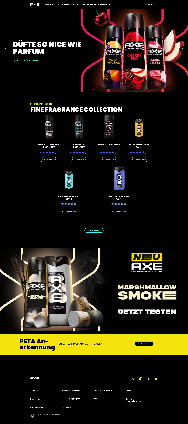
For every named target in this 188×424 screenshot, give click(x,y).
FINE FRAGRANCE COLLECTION (96, 4)
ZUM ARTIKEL (146, 344)
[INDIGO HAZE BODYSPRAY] (79, 126)
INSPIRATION (68, 4)
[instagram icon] (140, 379)
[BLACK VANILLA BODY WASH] (139, 126)
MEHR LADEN (94, 230)
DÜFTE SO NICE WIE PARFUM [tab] (94, 89)
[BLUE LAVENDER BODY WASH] (119, 178)
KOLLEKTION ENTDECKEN (29, 61)
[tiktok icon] (133, 379)
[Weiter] (182, 49)
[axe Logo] (34, 378)
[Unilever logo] (32, 416)
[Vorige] (5, 49)
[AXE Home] (34, 4)
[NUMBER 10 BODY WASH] (109, 126)
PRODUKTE (50, 4)
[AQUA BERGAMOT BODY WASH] (69, 178)
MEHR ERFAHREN (49, 160)
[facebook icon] (148, 379)
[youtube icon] (156, 379)
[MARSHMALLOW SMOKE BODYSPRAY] (49, 126)
